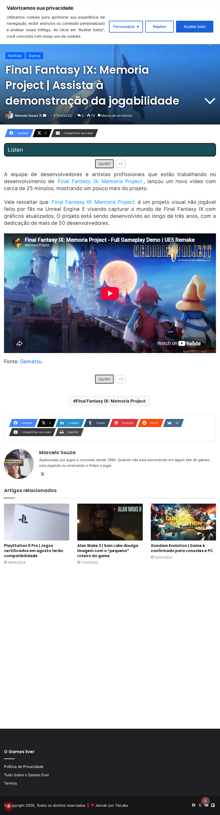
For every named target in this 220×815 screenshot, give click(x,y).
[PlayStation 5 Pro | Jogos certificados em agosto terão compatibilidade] (36, 522)
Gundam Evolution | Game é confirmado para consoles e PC (182, 548)
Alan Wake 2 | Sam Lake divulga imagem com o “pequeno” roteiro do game (107, 550)
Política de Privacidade (23, 766)
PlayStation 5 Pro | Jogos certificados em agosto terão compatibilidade (33, 550)
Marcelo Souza (26, 115)
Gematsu (31, 361)
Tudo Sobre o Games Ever (26, 775)
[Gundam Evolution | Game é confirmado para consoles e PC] (183, 522)
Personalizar (124, 26)
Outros (34, 56)
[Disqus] (110, 646)
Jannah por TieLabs (111, 805)
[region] (110, 22)
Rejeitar (159, 26)
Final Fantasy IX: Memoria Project (110, 401)
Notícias (15, 56)
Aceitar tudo (195, 26)
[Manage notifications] (205, 801)
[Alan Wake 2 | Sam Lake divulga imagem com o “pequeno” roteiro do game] (109, 522)
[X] (42, 474)
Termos (10, 783)
